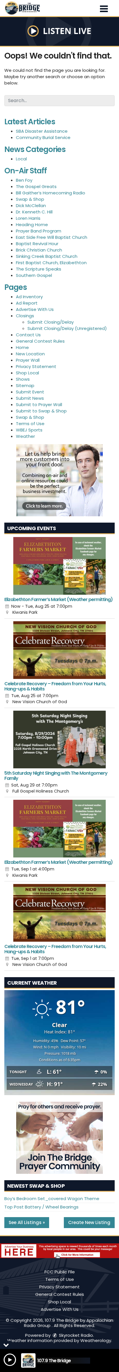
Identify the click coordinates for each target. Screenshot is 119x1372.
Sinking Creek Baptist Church (46, 256)
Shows (23, 379)
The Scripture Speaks (38, 269)
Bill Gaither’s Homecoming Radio (50, 193)
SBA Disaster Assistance (42, 131)
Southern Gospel (34, 275)
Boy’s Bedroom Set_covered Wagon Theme (51, 1198)
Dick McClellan (31, 205)
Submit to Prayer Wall (39, 404)
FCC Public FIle (59, 1272)
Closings (25, 316)
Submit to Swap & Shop (41, 411)
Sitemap (25, 385)
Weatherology (95, 1340)
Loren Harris (28, 218)
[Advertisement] (59, 480)
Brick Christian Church (39, 250)
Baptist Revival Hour (37, 244)
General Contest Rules (40, 341)
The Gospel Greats (36, 186)
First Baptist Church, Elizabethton (51, 263)
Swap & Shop (30, 199)
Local (21, 159)
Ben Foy (24, 180)
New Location (30, 354)
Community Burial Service (43, 137)
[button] (103, 7)
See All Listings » (27, 1222)
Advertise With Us (35, 309)
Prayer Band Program (38, 231)
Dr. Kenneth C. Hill (34, 212)
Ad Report (27, 303)
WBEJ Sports (29, 430)
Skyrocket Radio (75, 1335)
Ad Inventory (29, 297)
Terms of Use (30, 424)
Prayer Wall (28, 360)
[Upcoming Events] (59, 566)
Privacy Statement (36, 366)
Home (22, 347)
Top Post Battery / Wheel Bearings (41, 1207)
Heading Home (32, 225)
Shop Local (27, 373)
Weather (25, 436)
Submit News (30, 398)
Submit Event (30, 392)
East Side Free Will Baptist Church (51, 237)
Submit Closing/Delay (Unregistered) (67, 328)
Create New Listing (89, 1222)
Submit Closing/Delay (50, 322)
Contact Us (28, 335)
